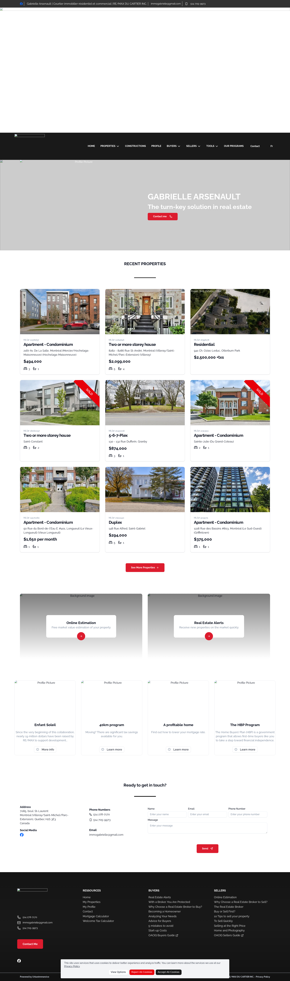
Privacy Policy (72, 966)
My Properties (91, 902)
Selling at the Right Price (229, 925)
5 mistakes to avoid (160, 925)
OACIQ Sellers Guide (227, 935)
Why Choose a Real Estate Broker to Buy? (175, 906)
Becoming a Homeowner (164, 911)
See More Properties (143, 567)
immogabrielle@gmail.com (166, 3)
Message (153, 820)
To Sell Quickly (223, 921)
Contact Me (30, 944)
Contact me (160, 216)
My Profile (89, 906)
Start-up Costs (157, 930)
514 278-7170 (101, 814)
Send (205, 848)
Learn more (114, 749)
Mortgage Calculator (96, 916)
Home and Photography (229, 930)
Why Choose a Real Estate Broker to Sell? (240, 902)
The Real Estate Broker (228, 906)
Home (87, 897)
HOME (91, 146)
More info (48, 749)
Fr (272, 146)
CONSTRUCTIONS (135, 146)
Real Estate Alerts (159, 897)
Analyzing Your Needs (162, 916)
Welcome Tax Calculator (98, 921)
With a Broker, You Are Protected (169, 902)
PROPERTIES (107, 146)
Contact (255, 146)
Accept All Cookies (168, 972)
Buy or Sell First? (224, 911)
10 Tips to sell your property (231, 916)
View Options (118, 972)
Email (191, 809)
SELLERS (191, 146)
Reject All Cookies (141, 972)
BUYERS (172, 146)
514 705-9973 (198, 3)
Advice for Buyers (159, 921)
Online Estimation (225, 897)
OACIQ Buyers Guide (162, 935)
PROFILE (156, 146)
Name (151, 809)
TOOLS (210, 146)
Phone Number (236, 809)
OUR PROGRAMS (234, 146)
